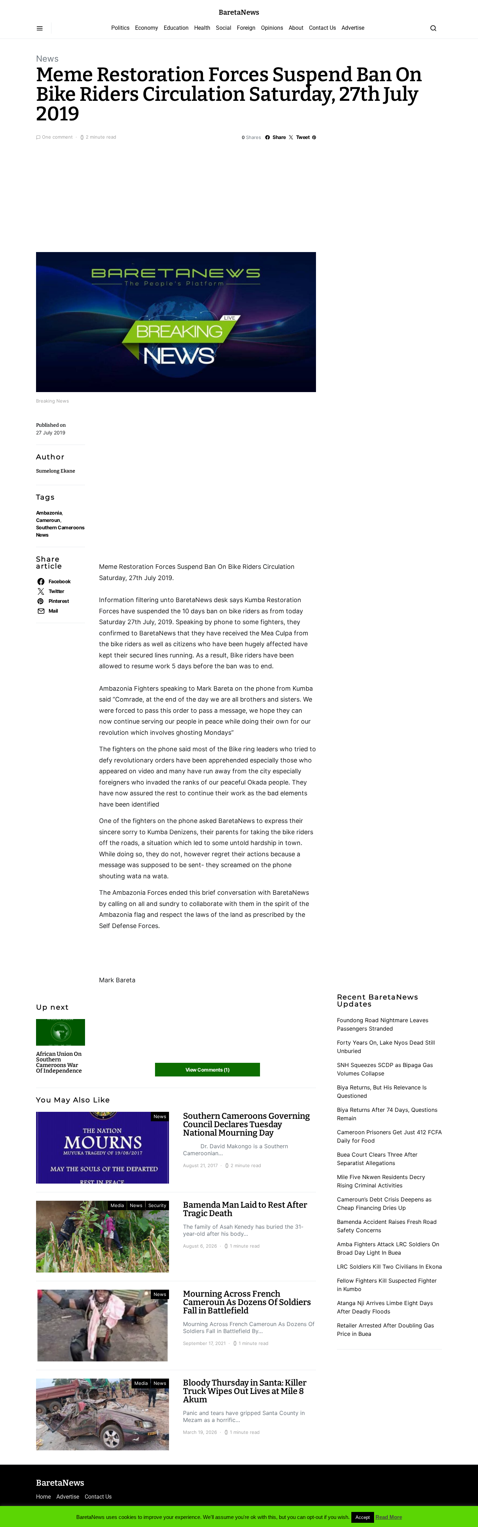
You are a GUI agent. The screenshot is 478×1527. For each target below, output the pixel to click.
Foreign (246, 28)
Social (223, 28)
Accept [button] (363, 1517)
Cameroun (48, 520)
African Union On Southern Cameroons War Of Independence (59, 1062)
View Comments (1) (207, 1070)
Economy (146, 28)
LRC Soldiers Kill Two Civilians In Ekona (389, 1266)
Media (117, 1205)
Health (202, 28)
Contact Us (322, 28)
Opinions (272, 28)
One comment (57, 137)
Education (176, 28)
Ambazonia (49, 513)
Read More (388, 1517)
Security (157, 1205)
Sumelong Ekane (55, 471)
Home (43, 1496)
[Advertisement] (239, 195)
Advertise (353, 28)
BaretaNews (239, 12)
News (47, 59)
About (296, 28)
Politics (120, 28)
